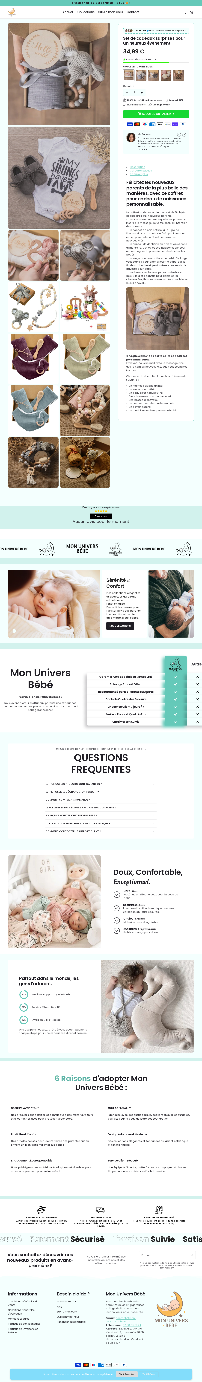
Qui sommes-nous (68, 1317)
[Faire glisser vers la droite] (184, 134)
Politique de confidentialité (24, 1324)
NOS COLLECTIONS (120, 625)
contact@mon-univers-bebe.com (121, 1319)
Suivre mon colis (67, 1311)
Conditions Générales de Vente (23, 1303)
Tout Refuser (149, 1374)
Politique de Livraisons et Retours (23, 1330)
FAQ (59, 1306)
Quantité (128, 86)
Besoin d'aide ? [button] (73, 1294)
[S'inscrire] (192, 1255)
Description (137, 167)
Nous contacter (66, 1301)
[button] (184, 12)
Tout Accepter (126, 1374)
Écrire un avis (101, 516)
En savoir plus (139, 174)
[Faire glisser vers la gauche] (179, 134)
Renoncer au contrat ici (71, 1322)
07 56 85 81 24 (132, 1325)
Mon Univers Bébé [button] (125, 1294)
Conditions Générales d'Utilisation (21, 1311)
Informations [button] (22, 1294)
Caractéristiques (141, 170)
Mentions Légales (18, 1319)
